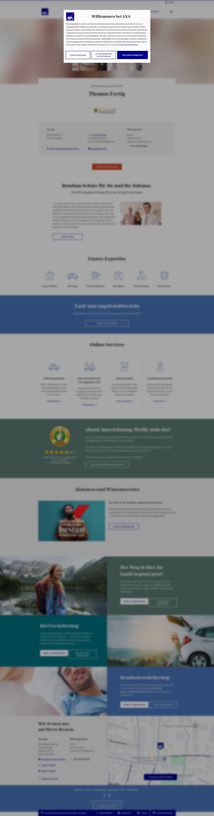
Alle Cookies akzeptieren (132, 55)
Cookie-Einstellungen (78, 55)
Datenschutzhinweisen (128, 44)
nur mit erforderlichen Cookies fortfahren (103, 55)
